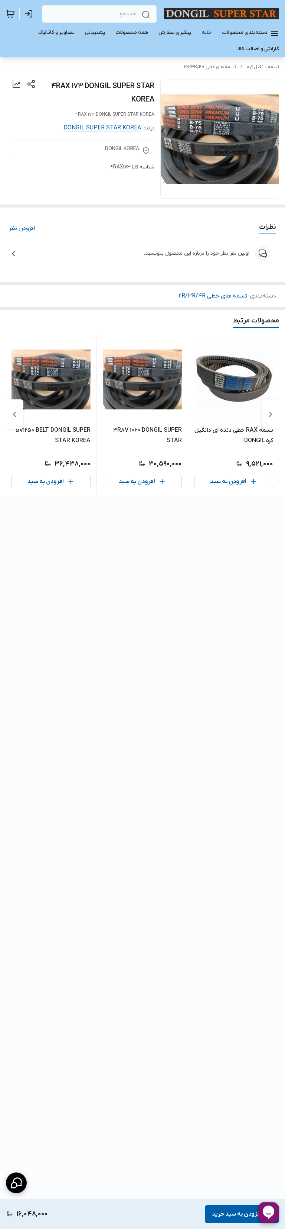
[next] (14, 414)
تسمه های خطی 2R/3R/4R (210, 67)
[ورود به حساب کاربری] (30, 14)
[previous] (270, 414)
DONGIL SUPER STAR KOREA (102, 128)
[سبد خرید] (10, 13)
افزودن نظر (22, 228)
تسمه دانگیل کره (263, 67)
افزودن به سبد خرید (237, 1214)
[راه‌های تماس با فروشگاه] (16, 1182)
